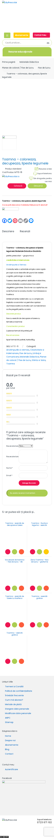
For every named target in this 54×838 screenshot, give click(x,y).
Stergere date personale (17, 708)
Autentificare (11, 769)
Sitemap (9, 722)
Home (8, 736)
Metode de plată (13, 704)
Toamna (10, 363)
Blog (7, 749)
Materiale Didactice (29, 62)
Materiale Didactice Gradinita (28, 251)
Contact (9, 753)
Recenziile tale (12, 446)
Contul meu (40, 35)
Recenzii (25, 231)
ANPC (7, 717)
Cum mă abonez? (14, 699)
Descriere (8, 231)
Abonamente (21, 35)
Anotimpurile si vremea (17, 349)
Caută (48, 43)
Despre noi (10, 740)
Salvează (18, 185)
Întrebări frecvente (14, 695)
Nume (9, 468)
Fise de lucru (44, 67)
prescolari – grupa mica (23, 255)
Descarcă (38, 185)
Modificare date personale (18, 713)
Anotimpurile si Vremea (16, 264)
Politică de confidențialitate (18, 691)
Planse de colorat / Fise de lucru (18, 67)
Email (9, 475)
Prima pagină (8, 62)
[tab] (8, 232)
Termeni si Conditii (14, 686)
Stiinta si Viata (39, 360)
